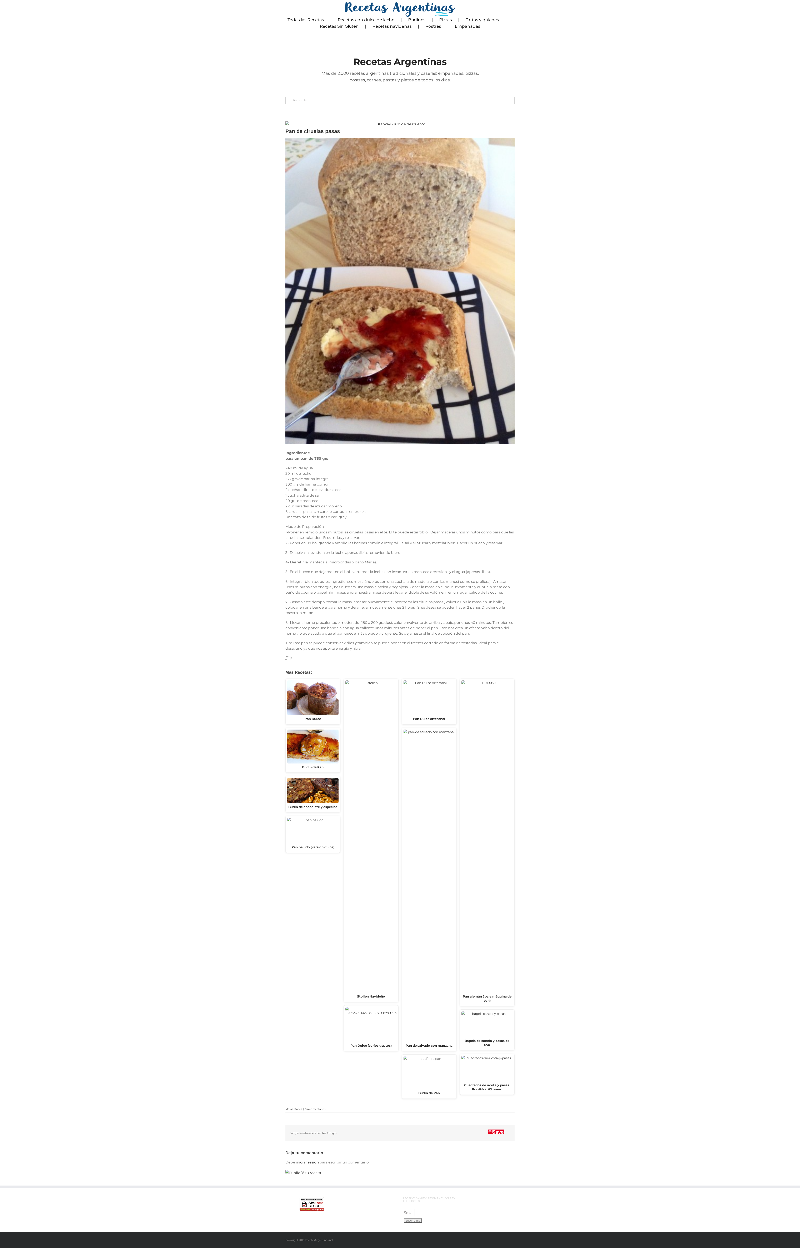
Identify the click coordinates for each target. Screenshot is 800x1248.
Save (498, 1132)
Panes (298, 1109)
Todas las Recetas (306, 19)
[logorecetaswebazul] (400, 4)
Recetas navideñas (392, 26)
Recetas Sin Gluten (339, 26)
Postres (433, 26)
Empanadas (467, 26)
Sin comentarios (315, 1109)
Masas (289, 1109)
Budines (416, 19)
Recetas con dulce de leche (366, 19)
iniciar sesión (308, 1162)
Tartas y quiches (482, 19)
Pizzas (445, 19)
